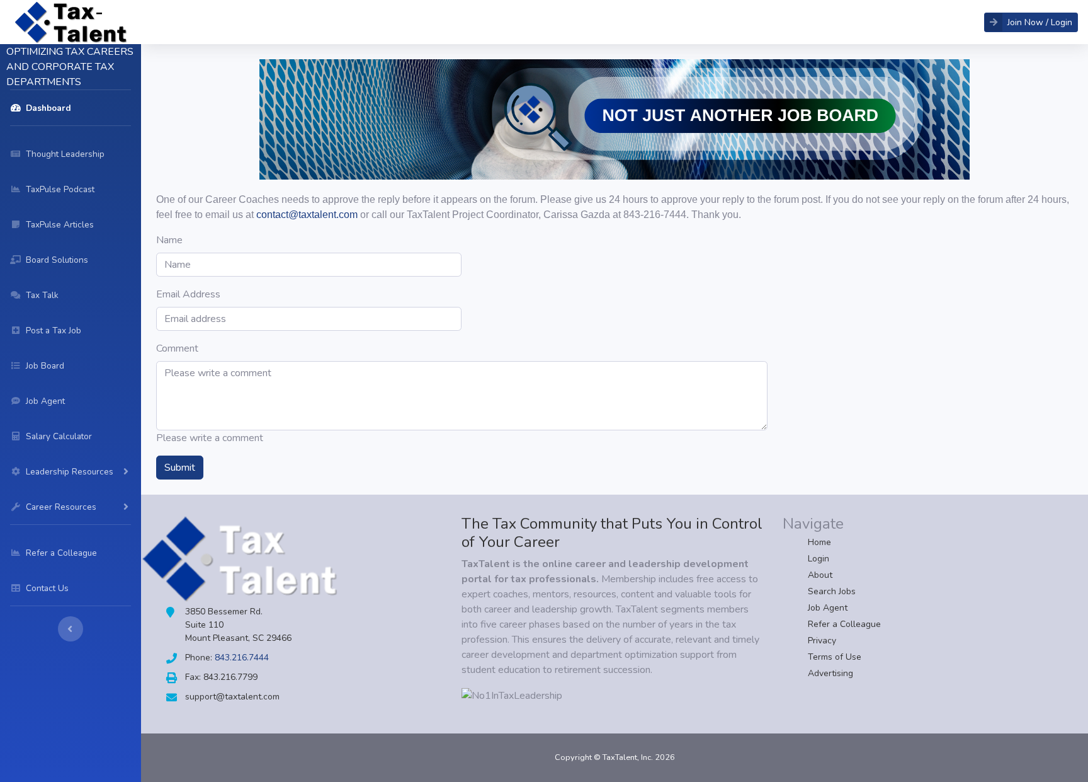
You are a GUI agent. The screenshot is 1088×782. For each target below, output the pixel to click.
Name (169, 240)
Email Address (188, 294)
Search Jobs (832, 591)
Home (819, 542)
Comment (177, 348)
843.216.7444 (242, 658)
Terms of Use (834, 657)
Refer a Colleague (844, 624)
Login (818, 559)
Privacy (822, 641)
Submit (179, 467)
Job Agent (827, 608)
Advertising (830, 673)
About (820, 575)
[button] (1031, 22)
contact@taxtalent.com (307, 214)
